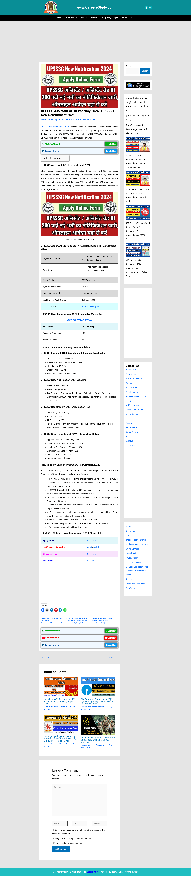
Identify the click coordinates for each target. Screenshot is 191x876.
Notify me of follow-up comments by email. (73, 838)
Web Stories (131, 588)
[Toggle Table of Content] (64, 158)
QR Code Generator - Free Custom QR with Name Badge (137, 571)
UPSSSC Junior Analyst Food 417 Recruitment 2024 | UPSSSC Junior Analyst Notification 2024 (52, 621)
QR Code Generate (134, 562)
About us (130, 526)
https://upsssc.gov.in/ (91, 306)
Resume (129, 579)
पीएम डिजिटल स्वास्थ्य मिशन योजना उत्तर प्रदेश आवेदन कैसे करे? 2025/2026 (136, 129)
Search (129, 66)
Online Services (132, 549)
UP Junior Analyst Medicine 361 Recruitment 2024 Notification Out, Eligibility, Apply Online (77, 621)
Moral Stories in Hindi (135, 409)
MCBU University (133, 405)
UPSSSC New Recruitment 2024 (55, 127)
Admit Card (131, 369)
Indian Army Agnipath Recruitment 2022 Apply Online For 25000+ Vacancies (98, 739)
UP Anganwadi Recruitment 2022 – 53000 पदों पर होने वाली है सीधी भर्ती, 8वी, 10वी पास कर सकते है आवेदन (60, 738)
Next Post (114, 657)
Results (84, 18)
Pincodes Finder (133, 553)
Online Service (132, 414)
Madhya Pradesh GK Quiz (137, 544)
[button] (134, 18)
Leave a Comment (73, 119)
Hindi (89, 547)
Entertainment (132, 392)
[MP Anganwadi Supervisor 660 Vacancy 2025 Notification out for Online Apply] (138, 178)
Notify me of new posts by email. (68, 843)
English (96, 547)
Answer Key (131, 374)
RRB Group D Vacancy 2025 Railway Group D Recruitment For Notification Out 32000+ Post (138, 231)
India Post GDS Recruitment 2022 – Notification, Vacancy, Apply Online (60, 701)
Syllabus (94, 18)
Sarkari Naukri (70, 18)
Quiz (116, 18)
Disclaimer (130, 531)
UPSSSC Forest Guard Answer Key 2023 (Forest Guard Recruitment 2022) (102, 621)
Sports (128, 436)
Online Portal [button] (127, 18)
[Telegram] (150, 7)
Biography (106, 18)
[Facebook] (146, 7)
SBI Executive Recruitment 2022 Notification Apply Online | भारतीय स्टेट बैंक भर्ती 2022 (97, 701)
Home (58, 18)
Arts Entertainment (134, 378)
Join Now (112, 144)
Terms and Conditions (135, 584)
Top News (58, 119)
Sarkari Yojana (132, 432)
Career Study (92, 872)
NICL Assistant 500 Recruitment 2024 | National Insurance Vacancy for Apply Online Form (136, 268)
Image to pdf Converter (136, 540)
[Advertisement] (95, 37)
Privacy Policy (132, 558)
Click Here (91, 541)
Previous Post (46, 657)
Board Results (132, 387)
